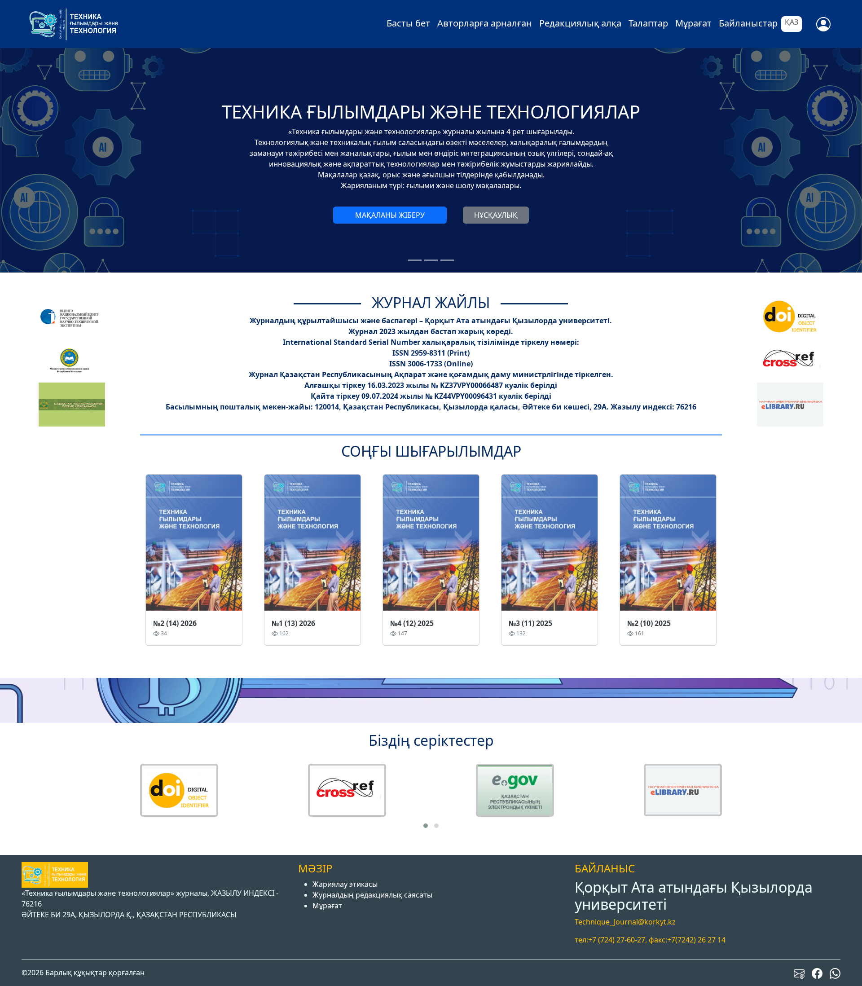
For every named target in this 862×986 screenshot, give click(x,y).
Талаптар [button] (648, 23)
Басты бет (408, 23)
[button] (425, 825)
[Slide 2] (431, 260)
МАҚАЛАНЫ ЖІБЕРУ (390, 215)
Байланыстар (748, 23)
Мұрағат (693, 23)
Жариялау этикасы (345, 884)
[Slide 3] (447, 260)
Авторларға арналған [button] (484, 23)
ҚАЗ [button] (791, 22)
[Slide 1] (415, 260)
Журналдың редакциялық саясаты (372, 895)
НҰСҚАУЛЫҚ (496, 215)
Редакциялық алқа (580, 23)
